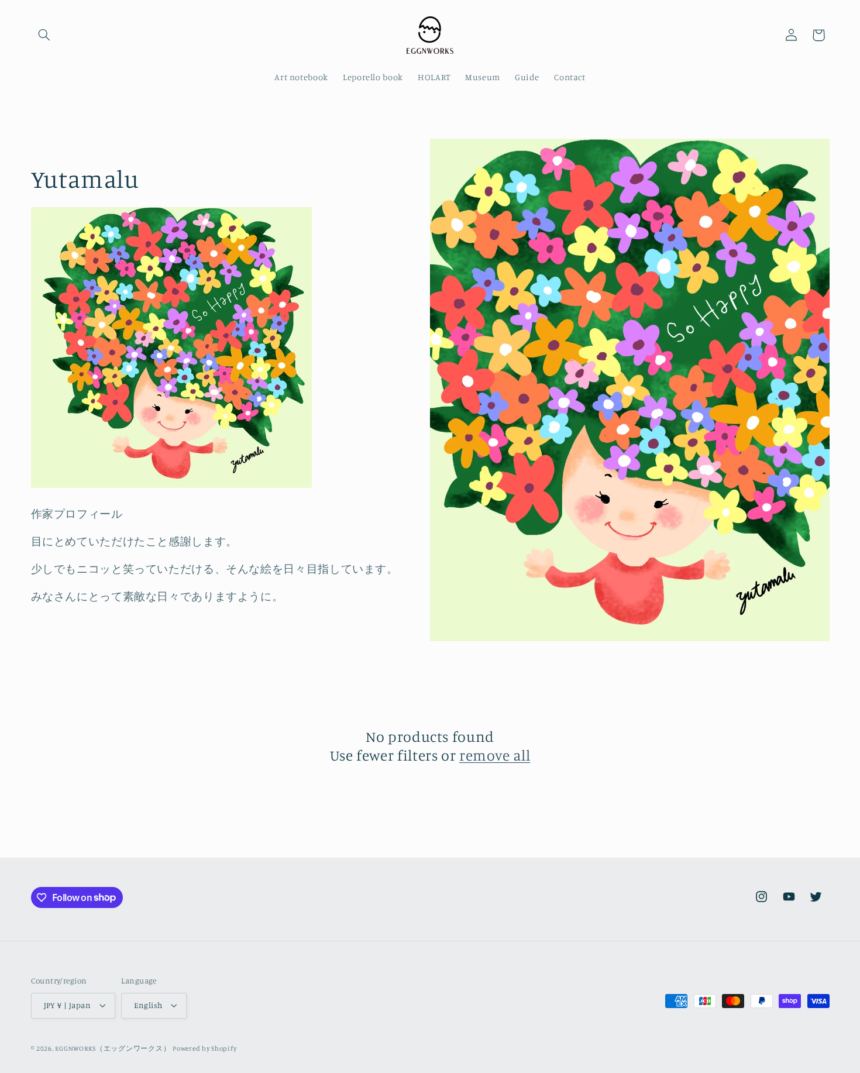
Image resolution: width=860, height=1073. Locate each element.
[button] (44, 35)
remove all (494, 755)
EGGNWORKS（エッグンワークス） (112, 1048)
